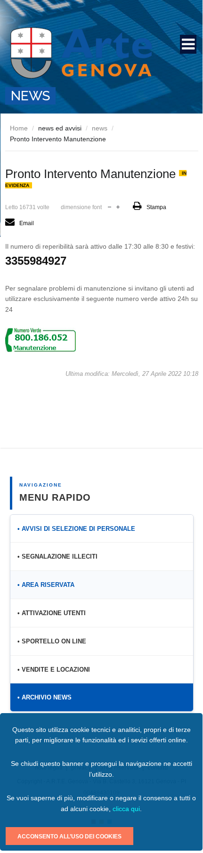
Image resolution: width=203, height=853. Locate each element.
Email (26, 223)
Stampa (156, 207)
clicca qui (126, 808)
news (99, 128)
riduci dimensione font (109, 206)
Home (19, 128)
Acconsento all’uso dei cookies (69, 836)
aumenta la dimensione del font (118, 206)
